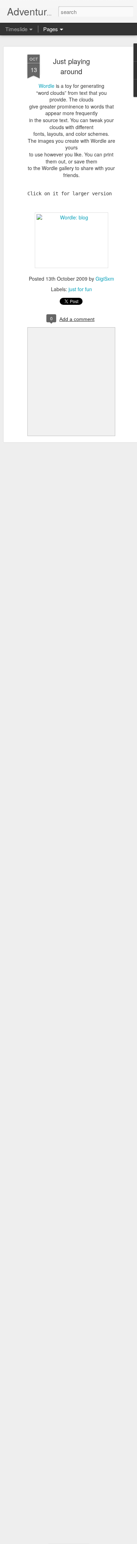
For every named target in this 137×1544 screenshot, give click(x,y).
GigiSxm (105, 278)
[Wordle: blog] (71, 217)
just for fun (80, 289)
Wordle (46, 85)
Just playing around (71, 66)
